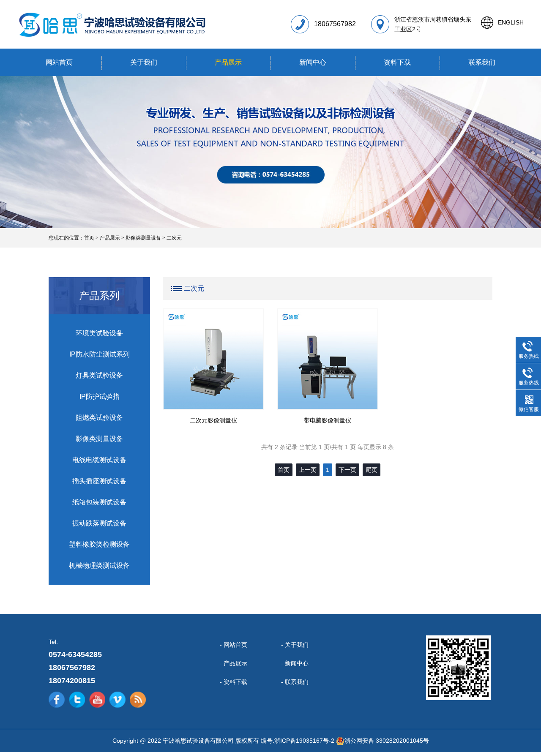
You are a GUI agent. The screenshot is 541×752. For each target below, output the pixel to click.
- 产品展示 (233, 663)
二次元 (174, 238)
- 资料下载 (233, 681)
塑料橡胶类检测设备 (99, 544)
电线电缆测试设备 (99, 459)
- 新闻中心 (295, 663)
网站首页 (59, 62)
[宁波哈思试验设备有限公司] (112, 23)
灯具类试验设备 (99, 375)
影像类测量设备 (143, 238)
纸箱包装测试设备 (99, 502)
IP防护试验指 (99, 396)
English (511, 22)
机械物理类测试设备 (99, 565)
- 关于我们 (295, 644)
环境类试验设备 (99, 333)
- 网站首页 (233, 644)
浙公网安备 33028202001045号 (386, 740)
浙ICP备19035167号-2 (304, 740)
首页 (89, 238)
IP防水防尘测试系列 (99, 354)
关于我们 (143, 62)
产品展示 (228, 62)
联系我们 (481, 62)
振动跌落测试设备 (99, 523)
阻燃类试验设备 (99, 417)
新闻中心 (312, 62)
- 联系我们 (295, 681)
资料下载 (397, 62)
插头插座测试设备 (99, 481)
